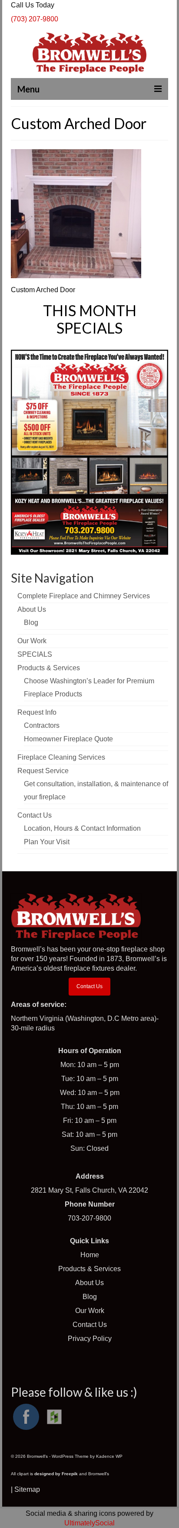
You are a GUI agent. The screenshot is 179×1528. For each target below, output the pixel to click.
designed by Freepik (56, 1473)
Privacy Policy (90, 1338)
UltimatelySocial (89, 1523)
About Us (89, 1282)
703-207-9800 (89, 1218)
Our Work (89, 1310)
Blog (90, 1296)
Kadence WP (109, 1456)
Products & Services (89, 1268)
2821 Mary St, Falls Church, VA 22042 (89, 1190)
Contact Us (89, 986)
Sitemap (27, 1489)
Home (89, 1255)
